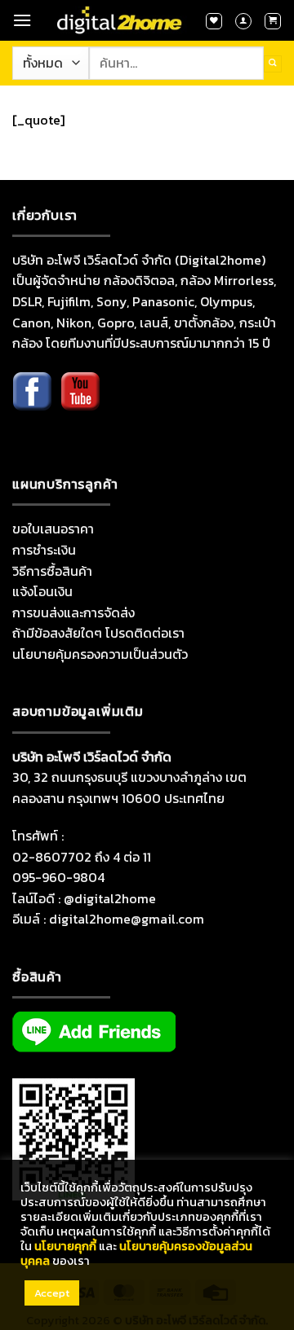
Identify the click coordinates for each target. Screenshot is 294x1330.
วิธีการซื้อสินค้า (52, 571)
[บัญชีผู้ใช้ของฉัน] (243, 21)
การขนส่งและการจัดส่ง (73, 612)
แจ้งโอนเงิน (42, 591)
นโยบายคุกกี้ (65, 1246)
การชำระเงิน (44, 550)
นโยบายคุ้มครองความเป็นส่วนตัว (100, 654)
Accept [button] (51, 1293)
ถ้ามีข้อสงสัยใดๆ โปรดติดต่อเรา (98, 633)
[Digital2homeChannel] (80, 402)
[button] (22, 20)
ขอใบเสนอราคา (53, 528)
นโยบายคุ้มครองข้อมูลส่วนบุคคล (136, 1253)
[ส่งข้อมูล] (273, 63)
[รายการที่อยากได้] (214, 21)
